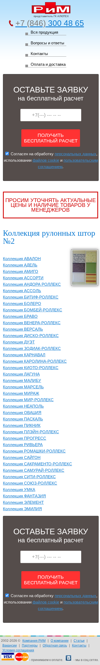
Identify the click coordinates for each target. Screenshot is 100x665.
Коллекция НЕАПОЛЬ (23, 406)
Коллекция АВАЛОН (22, 258)
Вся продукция (44, 32)
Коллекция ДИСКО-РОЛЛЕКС (31, 335)
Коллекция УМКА (19, 489)
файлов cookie (46, 160)
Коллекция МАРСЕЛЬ (23, 387)
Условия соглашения (18, 650)
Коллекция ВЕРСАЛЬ (23, 329)
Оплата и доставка (48, 64)
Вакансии (9, 645)
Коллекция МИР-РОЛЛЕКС (28, 399)
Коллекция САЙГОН (22, 457)
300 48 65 (49, 23)
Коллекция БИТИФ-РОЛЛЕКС (30, 297)
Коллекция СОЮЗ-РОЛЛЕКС (30, 483)
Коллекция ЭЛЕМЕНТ (23, 502)
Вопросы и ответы (47, 43)
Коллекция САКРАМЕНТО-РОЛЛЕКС (37, 464)
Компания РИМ (34, 641)
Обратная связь (55, 645)
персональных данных (75, 154)
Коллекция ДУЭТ (19, 342)
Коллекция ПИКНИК (22, 425)
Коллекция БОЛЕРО (22, 303)
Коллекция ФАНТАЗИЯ (24, 496)
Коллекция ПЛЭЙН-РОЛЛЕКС (31, 432)
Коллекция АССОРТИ (23, 278)
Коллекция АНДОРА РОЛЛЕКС (32, 284)
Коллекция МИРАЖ (21, 393)
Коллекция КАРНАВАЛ (24, 355)
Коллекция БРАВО (20, 316)
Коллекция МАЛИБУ (22, 380)
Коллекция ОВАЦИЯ (22, 412)
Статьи (79, 641)
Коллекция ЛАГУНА (21, 374)
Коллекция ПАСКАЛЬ (23, 419)
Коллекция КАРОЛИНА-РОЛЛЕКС (35, 361)
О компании (60, 641)
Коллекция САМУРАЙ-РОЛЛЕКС (33, 470)
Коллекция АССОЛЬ (22, 290)
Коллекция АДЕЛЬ (20, 265)
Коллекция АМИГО (20, 271)
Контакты (39, 53)
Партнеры (30, 645)
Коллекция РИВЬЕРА (23, 444)
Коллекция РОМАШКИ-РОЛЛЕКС (34, 451)
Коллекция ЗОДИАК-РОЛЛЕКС (32, 348)
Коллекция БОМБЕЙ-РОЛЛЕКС (32, 310)
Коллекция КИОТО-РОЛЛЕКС (30, 367)
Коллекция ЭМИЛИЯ (22, 509)
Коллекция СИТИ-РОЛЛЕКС (29, 476)
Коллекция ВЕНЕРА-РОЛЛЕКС (32, 322)
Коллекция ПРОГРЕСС (24, 438)
